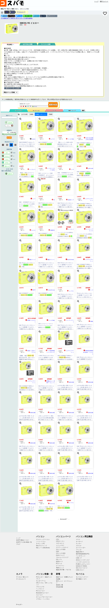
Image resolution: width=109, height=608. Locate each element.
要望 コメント (104, 1)
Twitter (5, 16)
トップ (96, 1)
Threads (11, 16)
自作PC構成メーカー (22, 540)
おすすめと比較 (28, 44)
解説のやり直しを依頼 (13, 88)
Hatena (36, 16)
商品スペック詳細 (9, 92)
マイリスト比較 (46, 44)
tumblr (43, 16)
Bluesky (19, 16)
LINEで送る (27, 16)
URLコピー (51, 16)
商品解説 (10, 44)
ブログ (18, 544)
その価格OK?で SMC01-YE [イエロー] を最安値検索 (16, 18)
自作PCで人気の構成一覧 (24, 542)
